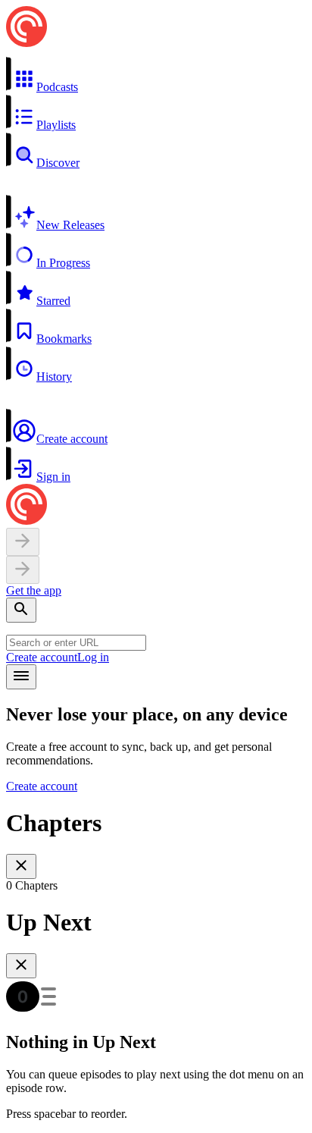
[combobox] (76, 643)
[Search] (21, 610)
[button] (156, 75)
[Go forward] (22, 570)
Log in (93, 657)
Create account (41, 657)
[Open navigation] (21, 676)
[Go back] (22, 542)
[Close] (21, 866)
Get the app (33, 590)
